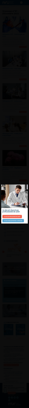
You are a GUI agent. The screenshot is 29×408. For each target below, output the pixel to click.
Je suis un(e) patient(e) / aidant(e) (13, 220)
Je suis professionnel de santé (12, 216)
